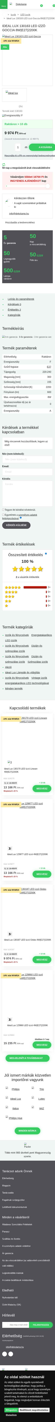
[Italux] (14, 1110)
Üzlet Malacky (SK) (11, 1304)
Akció (8, 667)
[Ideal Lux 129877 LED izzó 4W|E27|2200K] (27, 826)
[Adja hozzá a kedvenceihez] (27, 716)
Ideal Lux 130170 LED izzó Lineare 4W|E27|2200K (20, 770)
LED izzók (25, 14)
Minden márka (27, 1130)
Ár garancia (7, 1253)
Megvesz (42, 788)
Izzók (13, 14)
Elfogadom (11, 1410)
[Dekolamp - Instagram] (10, 1354)
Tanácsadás (8, 1192)
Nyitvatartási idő (10, 1297)
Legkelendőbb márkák (12, 1273)
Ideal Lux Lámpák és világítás (22, 672)
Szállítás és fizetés (11, 1239)
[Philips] (14, 1091)
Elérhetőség (8, 1178)
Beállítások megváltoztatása (34, 1410)
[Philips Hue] (14, 1120)
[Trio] (40, 1091)
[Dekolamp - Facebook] (4, 1354)
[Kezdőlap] (4, 15)
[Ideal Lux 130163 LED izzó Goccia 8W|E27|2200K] (27, 60)
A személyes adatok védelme (16, 1246)
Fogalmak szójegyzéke (13, 1200)
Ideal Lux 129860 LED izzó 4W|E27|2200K (27, 1025)
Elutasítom (11, 1415)
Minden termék (14, 688)
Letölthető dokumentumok (14, 1207)
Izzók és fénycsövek (17, 635)
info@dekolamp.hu (19, 213)
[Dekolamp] (20, 5)
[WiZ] (40, 1110)
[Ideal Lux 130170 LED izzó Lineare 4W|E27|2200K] (27, 741)
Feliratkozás (41, 1325)
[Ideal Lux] (14, 1100)
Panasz (6, 1231)
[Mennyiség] (19, 147)
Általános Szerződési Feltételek (17, 1224)
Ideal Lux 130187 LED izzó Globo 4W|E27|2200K (27, 939)
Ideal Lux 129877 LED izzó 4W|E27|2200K (27, 854)
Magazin (6, 1185)
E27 (49, 367)
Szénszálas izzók (38, 661)
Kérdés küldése (16, 525)
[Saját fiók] (46, 4)
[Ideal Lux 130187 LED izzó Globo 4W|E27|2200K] (27, 912)
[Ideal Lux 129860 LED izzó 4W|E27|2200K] (27, 997)
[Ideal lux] (14, 95)
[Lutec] (40, 1100)
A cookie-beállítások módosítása (17, 1280)
